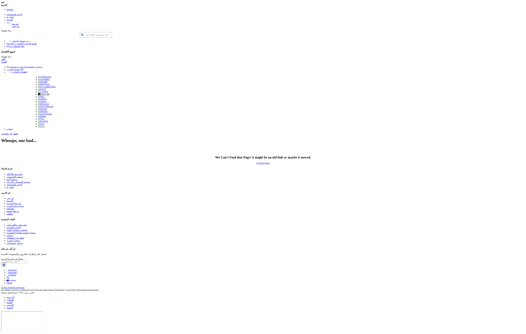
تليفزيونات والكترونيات (17, 225)
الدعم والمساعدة (14, 14)
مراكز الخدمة (16, 26)
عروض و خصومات (34, 67)
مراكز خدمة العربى (15, 206)
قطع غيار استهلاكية (15, 238)
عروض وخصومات (15, 243)
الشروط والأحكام (14, 174)
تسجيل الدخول (18, 41)
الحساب (10, 300)
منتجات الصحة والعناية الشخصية (21, 233)
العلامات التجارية (19, 72)
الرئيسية (10, 297)
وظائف (10, 214)
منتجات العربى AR (15, 69)
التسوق (10, 308)
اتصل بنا (10, 17)
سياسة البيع (12, 179)
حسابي (10, 129)
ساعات (10, 235)
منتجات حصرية (13, 240)
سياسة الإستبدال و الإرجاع (18, 182)
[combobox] (96, 35)
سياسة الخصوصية (15, 177)
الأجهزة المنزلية (14, 227)
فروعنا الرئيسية (14, 203)
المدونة (10, 20)
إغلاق (3, 59)
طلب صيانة (15, 24)
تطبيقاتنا (10, 208)
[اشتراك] (3, 265)
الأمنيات (10, 305)
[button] (266, 22)
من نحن (10, 198)
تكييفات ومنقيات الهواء (17, 230)
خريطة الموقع (13, 211)
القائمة (4, 62)
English (10, 9)
